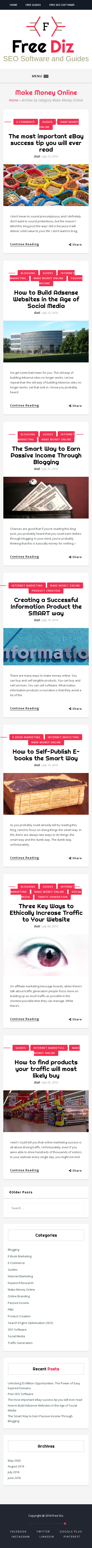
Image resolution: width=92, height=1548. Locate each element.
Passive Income (18, 1303)
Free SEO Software (62, 4)
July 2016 (13, 1472)
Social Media (16, 1336)
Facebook (18, 1531)
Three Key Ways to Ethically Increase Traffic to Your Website (46, 912)
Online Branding (19, 1296)
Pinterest (72, 1536)
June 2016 (14, 1478)
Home (13, 4)
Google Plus (71, 1531)
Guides (47, 121)
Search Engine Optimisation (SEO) (30, 1323)
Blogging (28, 273)
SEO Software (17, 1329)
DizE (37, 156)
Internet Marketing (27, 585)
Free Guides (33, 4)
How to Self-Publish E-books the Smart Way (46, 754)
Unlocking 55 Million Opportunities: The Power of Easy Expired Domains (44, 1385)
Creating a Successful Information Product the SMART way (46, 606)
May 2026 (14, 1461)
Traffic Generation (53, 896)
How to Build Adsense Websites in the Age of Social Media (46, 299)
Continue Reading (24, 244)
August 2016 (16, 1466)
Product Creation (46, 590)
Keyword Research (20, 1283)
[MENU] (46, 76)
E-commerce (26, 121)
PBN (10, 1310)
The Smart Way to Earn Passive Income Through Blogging (46, 455)
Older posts (22, 1192)
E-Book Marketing (26, 737)
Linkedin (47, 1536)
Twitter (43, 1531)
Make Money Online (59, 124)
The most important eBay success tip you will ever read (46, 142)
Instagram (21, 1536)
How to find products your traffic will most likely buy (46, 1068)
